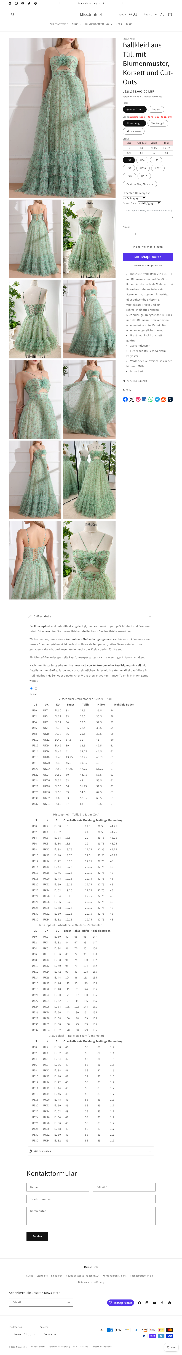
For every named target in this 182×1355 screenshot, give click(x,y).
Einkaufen (57, 1275)
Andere (156, 109)
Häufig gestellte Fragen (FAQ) (82, 1275)
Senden (37, 1236)
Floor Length (134, 123)
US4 (142, 160)
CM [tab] (35, 694)
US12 (158, 168)
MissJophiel (21, 1347)
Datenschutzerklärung (91, 1282)
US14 (129, 176)
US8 (129, 168)
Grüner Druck (135, 109)
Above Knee (134, 131)
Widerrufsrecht (38, 1346)
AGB (75, 1346)
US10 (143, 168)
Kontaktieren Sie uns (115, 1275)
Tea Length (158, 123)
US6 (156, 160)
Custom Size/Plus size (140, 184)
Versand (127, 96)
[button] (13, 14)
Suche (29, 1275)
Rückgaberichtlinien (141, 1275)
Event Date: (130, 203)
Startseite (42, 1275)
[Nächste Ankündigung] (123, 3)
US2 (129, 160)
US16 (144, 176)
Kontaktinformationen (102, 1346)
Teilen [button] (129, 390)
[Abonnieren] (69, 1302)
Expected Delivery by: (136, 193)
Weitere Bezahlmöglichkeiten (148, 265)
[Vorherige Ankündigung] (59, 3)
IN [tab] (31, 694)
